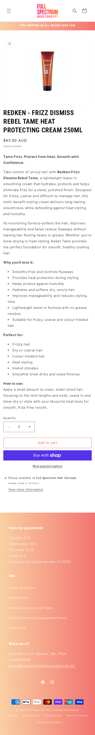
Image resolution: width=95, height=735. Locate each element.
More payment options (48, 466)
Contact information (50, 722)
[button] (9, 11)
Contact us (17, 628)
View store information (25, 489)
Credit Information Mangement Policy (38, 618)
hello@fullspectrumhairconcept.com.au (42, 666)
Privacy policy (53, 715)
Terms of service (77, 715)
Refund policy (30, 715)
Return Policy (19, 598)
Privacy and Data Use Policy (31, 608)
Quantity (9, 418)
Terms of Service (22, 588)
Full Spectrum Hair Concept (45, 709)
